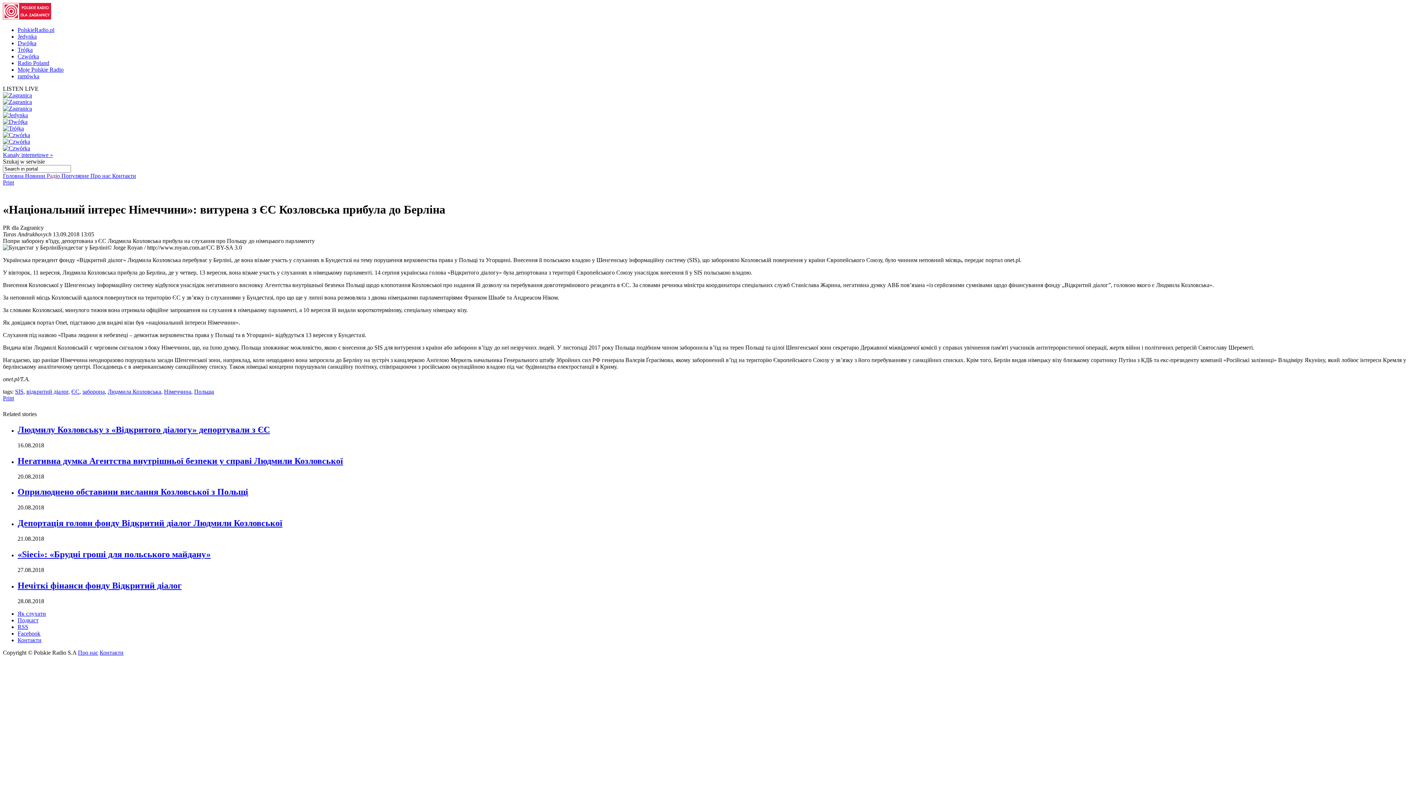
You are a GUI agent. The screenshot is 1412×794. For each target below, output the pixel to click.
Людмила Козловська (134, 392)
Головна (14, 176)
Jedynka (27, 36)
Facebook (29, 633)
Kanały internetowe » (28, 155)
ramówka (28, 76)
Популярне (75, 176)
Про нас (101, 176)
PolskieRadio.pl (36, 30)
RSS (23, 627)
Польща (204, 392)
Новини (36, 176)
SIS (19, 392)
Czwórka (28, 56)
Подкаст (28, 620)
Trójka (25, 50)
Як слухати (32, 614)
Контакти (124, 176)
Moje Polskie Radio (41, 70)
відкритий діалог (47, 392)
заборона (93, 392)
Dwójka (27, 43)
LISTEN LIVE (21, 89)
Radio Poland (33, 63)
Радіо (54, 176)
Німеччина (177, 392)
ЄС (75, 392)
